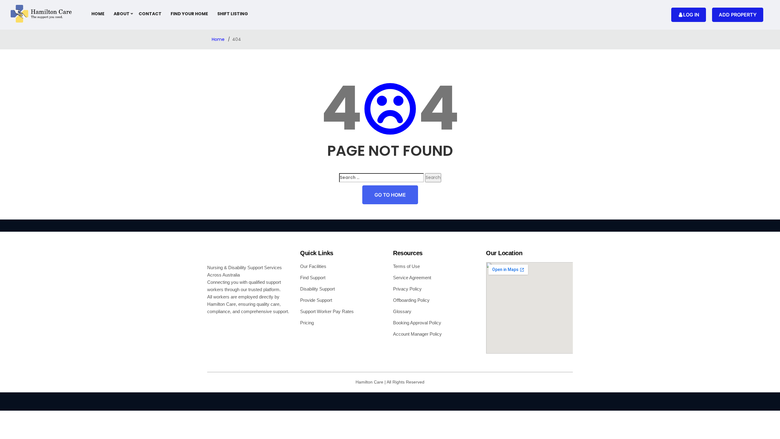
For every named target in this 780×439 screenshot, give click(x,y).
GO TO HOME (390, 195)
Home (98, 14)
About (121, 14)
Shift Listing (232, 14)
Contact (150, 14)
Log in (691, 15)
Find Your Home (189, 14)
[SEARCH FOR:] (381, 177)
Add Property (738, 15)
